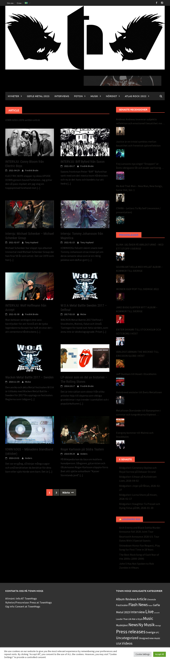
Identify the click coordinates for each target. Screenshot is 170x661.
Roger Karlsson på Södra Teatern (82, 449)
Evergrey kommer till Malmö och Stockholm (134, 434)
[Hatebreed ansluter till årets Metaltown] (120, 400)
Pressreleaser (128, 234)
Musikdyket (122, 625)
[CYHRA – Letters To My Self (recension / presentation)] (120, 220)
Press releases (130, 631)
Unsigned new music (149, 638)
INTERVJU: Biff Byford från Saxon (83, 162)
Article (142, 599)
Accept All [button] (159, 654)
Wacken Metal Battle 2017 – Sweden (29, 377)
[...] (38, 187)
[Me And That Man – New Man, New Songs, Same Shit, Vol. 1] (120, 198)
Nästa (66, 492)
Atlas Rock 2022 (135, 96)
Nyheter (13, 96)
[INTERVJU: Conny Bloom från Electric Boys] (29, 142)
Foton (78, 96)
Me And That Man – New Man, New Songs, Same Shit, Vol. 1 (139, 188)
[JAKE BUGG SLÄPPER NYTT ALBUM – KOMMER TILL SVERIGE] (120, 319)
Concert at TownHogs (27, 606)
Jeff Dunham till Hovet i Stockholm (136, 374)
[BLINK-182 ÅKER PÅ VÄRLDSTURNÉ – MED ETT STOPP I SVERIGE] (120, 256)
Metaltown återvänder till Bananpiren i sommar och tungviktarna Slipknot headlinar (138, 412)
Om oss (10, 3)
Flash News (138, 604)
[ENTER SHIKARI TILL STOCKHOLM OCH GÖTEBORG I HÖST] (120, 341)
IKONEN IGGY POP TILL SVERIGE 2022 (137, 289)
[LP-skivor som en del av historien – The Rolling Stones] (85, 357)
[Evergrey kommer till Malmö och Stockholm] (120, 444)
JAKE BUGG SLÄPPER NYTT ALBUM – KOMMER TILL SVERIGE (136, 309)
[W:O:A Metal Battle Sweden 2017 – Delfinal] (85, 286)
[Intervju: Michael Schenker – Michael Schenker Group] (29, 214)
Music (148, 618)
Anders (28, 458)
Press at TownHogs (41, 602)
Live (149, 611)
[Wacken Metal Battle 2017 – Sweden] (29, 357)
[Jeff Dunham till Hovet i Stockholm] (120, 382)
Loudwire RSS (131, 519)
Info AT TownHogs (26, 598)
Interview (137, 612)
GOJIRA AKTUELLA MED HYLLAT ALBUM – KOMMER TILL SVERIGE (139, 268)
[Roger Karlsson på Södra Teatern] (85, 429)
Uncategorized (127, 638)
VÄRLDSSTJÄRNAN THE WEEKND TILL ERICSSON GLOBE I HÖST (137, 353)
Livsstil (157, 613)
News (133, 624)
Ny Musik (146, 624)
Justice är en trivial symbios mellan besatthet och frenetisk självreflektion (138, 143)
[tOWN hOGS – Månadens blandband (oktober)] (29, 429)
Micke (83, 314)
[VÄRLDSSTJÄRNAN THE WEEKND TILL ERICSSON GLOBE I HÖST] (120, 363)
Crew (19, 3)
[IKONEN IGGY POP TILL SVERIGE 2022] (120, 297)
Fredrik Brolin (31, 170)
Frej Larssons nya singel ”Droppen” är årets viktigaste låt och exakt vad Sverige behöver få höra (139, 166)
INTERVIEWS (61, 96)
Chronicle (151, 599)
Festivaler (122, 605)
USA (118, 643)
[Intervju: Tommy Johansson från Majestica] (85, 214)
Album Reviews (126, 599)
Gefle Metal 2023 (38, 96)
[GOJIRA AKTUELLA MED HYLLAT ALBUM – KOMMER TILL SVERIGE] (120, 278)
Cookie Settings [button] (143, 654)
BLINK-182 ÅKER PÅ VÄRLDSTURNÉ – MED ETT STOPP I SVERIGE (140, 246)
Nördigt (111, 96)
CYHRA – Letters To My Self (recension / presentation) (138, 210)
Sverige (150, 632)
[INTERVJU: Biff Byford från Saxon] (85, 142)
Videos (127, 643)
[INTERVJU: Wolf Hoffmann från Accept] (29, 286)
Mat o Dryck (137, 619)
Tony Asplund (31, 242)
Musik (94, 96)
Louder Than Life (123, 619)
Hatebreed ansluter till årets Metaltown (139, 392)
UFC (157, 632)
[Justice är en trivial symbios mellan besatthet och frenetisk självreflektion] (120, 153)
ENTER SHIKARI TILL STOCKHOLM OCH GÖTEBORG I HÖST (138, 331)
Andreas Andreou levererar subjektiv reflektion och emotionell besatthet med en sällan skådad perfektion (139, 121)
